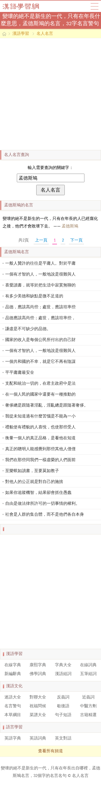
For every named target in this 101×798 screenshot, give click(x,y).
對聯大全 (38, 697)
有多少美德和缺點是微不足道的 (34, 296)
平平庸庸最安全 (19, 373)
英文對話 (63, 738)
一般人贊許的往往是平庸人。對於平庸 (40, 263)
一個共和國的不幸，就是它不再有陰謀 (40, 362)
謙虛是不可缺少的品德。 (28, 329)
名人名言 (45, 34)
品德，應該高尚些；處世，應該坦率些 (40, 307)
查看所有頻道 (50, 751)
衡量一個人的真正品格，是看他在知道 (40, 438)
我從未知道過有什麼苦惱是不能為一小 (40, 416)
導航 (94, 6)
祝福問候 (38, 706)
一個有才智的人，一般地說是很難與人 (40, 274)
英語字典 (12, 738)
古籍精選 (88, 715)
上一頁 (41, 240)
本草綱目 (12, 715)
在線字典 (12, 665)
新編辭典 (12, 674)
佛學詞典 (38, 674)
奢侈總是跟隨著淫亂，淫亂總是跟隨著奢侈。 (46, 405)
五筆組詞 (88, 674)
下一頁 (76, 240)
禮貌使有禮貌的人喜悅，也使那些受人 (40, 427)
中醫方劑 (88, 706)
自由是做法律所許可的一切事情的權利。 (42, 504)
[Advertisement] (50, 94)
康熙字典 (38, 665)
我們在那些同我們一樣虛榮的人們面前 (40, 460)
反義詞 (63, 697)
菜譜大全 (38, 715)
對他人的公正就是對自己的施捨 (34, 482)
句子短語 (63, 715)
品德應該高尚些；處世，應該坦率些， (40, 318)
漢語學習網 (26, 6)
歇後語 (63, 706)
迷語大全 (12, 697)
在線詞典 (88, 665)
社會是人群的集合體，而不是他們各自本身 (44, 515)
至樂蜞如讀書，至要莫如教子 (32, 471)
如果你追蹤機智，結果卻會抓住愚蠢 (38, 493)
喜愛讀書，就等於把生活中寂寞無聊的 (40, 285)
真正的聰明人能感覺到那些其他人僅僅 (40, 449)
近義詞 (88, 697)
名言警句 (12, 706)
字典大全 (63, 665)
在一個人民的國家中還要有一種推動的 (40, 395)
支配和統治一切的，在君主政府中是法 (40, 384)
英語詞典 (38, 738)
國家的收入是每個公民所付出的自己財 (40, 340)
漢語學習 (20, 34)
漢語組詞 (63, 674)
